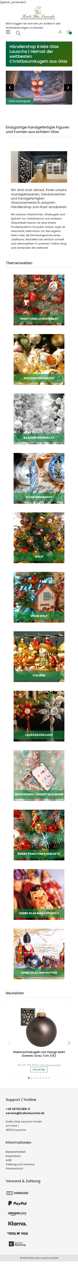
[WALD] (39, 537)
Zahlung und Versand (20, 1164)
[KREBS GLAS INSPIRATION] (39, 954)
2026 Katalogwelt (19, 101)
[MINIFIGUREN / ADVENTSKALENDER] (39, 775)
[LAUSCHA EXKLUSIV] (39, 716)
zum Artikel (39, 1069)
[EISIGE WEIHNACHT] (39, 478)
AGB (8, 1160)
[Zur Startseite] (39, 13)
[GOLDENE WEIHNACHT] (39, 359)
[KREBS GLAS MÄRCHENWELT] (39, 894)
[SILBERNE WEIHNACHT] (39, 419)
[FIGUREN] (39, 656)
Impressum (13, 1156)
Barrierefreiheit (16, 1152)
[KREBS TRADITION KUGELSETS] (39, 835)
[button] (29, 1078)
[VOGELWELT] (39, 597)
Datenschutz (14, 1168)
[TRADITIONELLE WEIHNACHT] (39, 300)
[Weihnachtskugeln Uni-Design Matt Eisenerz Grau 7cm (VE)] (39, 1027)
